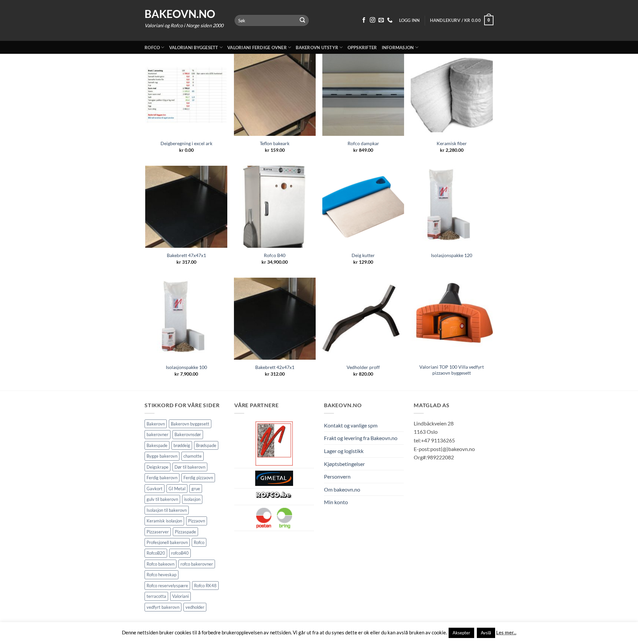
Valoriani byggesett (193, 47)
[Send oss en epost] (381, 20)
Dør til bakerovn (189, 467)
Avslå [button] (486, 632)
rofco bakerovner (196, 564)
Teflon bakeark (274, 143)
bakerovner (157, 434)
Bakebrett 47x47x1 (186, 255)
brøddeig (181, 445)
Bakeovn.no (180, 14)
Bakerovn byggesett (190, 423)
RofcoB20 (156, 553)
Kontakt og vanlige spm (350, 425)
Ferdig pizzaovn (198, 477)
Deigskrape (157, 467)
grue (195, 488)
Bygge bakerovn (162, 456)
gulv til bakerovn (162, 499)
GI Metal (176, 488)
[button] (461, 20)
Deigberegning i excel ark (186, 143)
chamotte (192, 456)
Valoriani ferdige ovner (257, 47)
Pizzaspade (185, 531)
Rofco (152, 47)
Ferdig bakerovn (162, 477)
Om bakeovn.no (342, 489)
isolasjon (192, 499)
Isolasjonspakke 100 (186, 367)
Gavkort (154, 488)
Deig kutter (363, 255)
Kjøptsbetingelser (344, 464)
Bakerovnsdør (187, 434)
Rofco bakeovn (160, 564)
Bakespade (157, 445)
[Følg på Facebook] (364, 20)
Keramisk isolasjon (164, 520)
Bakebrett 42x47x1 (274, 367)
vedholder (194, 607)
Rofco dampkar (363, 143)
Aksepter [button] (461, 632)
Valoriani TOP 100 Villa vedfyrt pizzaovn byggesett (451, 370)
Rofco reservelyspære (167, 585)
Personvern (337, 476)
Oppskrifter (362, 47)
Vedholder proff (363, 367)
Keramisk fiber (452, 143)
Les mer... (506, 632)
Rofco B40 (274, 255)
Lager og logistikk (344, 451)
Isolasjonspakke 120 (451, 255)
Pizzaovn (196, 520)
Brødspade (206, 445)
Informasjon (398, 47)
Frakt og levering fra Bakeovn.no (360, 438)
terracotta (156, 596)
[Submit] (302, 20)
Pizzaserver (158, 531)
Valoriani (180, 596)
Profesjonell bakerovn (167, 542)
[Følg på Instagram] (372, 20)
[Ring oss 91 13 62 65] (389, 20)
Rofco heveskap (161, 574)
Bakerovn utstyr (317, 47)
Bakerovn (156, 423)
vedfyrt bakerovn (163, 607)
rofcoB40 (180, 553)
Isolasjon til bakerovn (167, 510)
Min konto (336, 502)
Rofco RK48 (205, 585)
